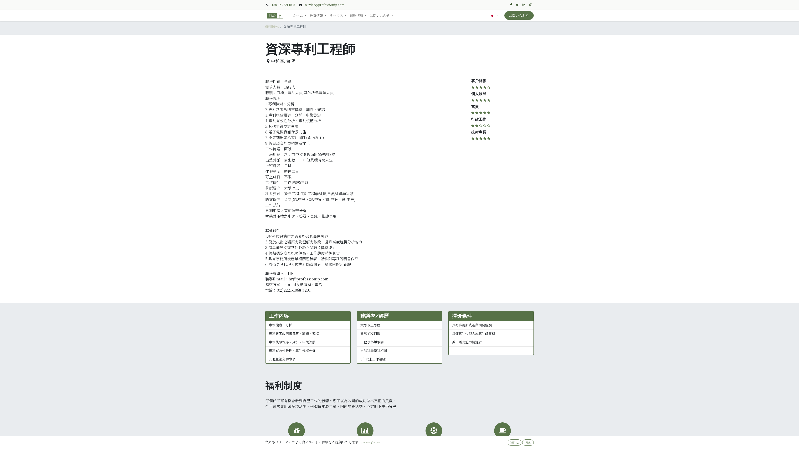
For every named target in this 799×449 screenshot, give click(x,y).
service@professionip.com (325, 5)
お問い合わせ (519, 15)
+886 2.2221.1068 (283, 5)
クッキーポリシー (370, 442)
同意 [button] (528, 442)
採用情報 (272, 26)
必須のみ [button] (515, 442)
